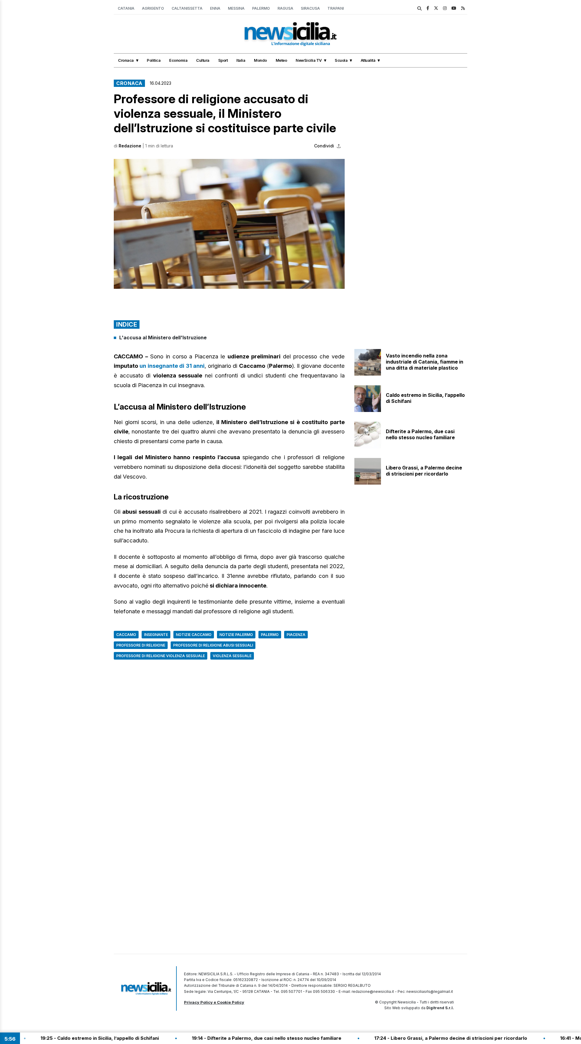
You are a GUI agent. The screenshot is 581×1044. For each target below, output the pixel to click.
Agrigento (153, 8)
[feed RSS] (463, 8)
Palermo (261, 8)
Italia (240, 60)
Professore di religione (140, 645)
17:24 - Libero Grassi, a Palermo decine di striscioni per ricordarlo (420, 1038)
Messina (236, 8)
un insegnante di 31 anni (172, 365)
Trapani (335, 8)
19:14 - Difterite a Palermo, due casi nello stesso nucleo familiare (236, 1038)
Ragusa (285, 8)
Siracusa (310, 8)
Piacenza (296, 634)
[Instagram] (445, 8)
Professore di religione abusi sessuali (213, 645)
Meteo (281, 60)
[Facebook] (427, 8)
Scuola (341, 60)
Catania (126, 8)
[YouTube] (453, 8)
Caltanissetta (187, 8)
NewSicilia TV (309, 60)
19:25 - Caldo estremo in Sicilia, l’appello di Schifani (69, 1038)
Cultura (202, 60)
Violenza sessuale (232, 656)
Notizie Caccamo (194, 634)
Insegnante (156, 634)
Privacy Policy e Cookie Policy (214, 1002)
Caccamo (126, 634)
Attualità (368, 60)
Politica (153, 60)
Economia (178, 60)
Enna (215, 8)
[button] (229, 224)
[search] (419, 8)
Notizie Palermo (236, 634)
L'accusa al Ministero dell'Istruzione (163, 337)
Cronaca (126, 60)
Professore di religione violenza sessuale (160, 656)
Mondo (260, 60)
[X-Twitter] (436, 8)
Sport (223, 60)
